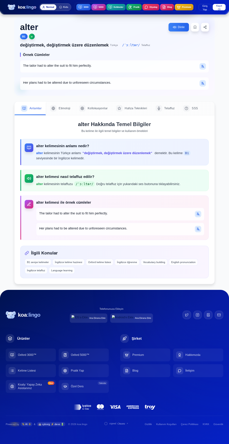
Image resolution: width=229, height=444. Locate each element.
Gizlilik (148, 424)
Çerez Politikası (189, 424)
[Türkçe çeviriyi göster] (202, 66)
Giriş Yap (205, 7)
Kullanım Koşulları (166, 424)
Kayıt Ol (219, 7)
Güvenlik (218, 424)
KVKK (206, 424)
